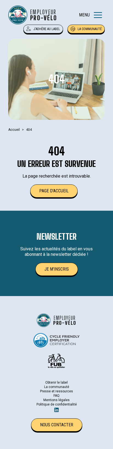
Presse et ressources (56, 391)
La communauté (90, 29)
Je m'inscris (56, 269)
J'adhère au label (46, 29)
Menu (84, 15)
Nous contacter (56, 424)
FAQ (56, 396)
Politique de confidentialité (56, 404)
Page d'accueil (54, 190)
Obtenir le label (56, 382)
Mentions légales (56, 400)
